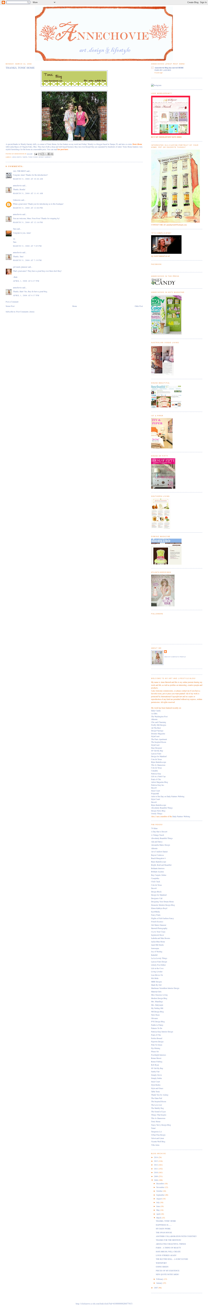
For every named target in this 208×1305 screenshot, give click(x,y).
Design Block (156, 891)
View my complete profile (175, 657)
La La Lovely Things (159, 958)
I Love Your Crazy (158, 931)
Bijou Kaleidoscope (158, 762)
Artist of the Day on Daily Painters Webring (167, 796)
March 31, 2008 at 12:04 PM (28, 208)
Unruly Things (156, 813)
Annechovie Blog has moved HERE (169, 67)
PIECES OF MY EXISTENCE (167, 1270)
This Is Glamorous (158, 765)
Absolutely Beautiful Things (162, 808)
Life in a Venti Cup (158, 776)
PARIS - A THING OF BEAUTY (168, 1247)
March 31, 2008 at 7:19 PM (27, 260)
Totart (153, 1128)
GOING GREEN (162, 1266)
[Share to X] (45, 154)
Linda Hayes (17, 157)
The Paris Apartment (159, 739)
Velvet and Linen (157, 1138)
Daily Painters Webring (181, 816)
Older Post (139, 306)
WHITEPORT (161, 1263)
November (160, 1187)
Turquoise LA (156, 1131)
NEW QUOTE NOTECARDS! (167, 1274)
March (159, 1217)
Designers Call (156, 898)
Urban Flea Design (158, 1135)
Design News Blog (158, 811)
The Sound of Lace (158, 1111)
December (160, 1183)
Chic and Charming (158, 722)
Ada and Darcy (156, 841)
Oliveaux (154, 1018)
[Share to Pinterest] (52, 154)
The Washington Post (159, 716)
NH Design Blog (157, 1011)
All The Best (156, 728)
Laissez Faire (156, 753)
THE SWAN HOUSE (164, 1232)
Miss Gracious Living (159, 995)
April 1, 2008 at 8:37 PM (26, 295)
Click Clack (155, 881)
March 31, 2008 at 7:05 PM (27, 246)
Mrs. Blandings (157, 1001)
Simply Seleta (156, 1078)
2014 (156, 1157)
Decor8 (154, 788)
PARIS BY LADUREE (163, 70)
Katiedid (154, 955)
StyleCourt (155, 736)
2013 (156, 1161)
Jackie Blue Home (158, 941)
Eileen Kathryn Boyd (159, 908)
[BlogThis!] (42, 154)
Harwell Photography (159, 928)
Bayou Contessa (157, 855)
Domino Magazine (158, 733)
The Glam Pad (156, 1098)
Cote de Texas (156, 759)
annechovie (17, 185)
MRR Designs (156, 981)
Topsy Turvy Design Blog (161, 1125)
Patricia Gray (156, 773)
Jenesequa (155, 948)
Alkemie (154, 719)
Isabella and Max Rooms (160, 938)
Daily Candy (156, 710)
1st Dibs (154, 713)
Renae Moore (156, 1058)
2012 (156, 1165)
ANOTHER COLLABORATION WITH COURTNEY (176, 1236)
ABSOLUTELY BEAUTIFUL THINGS (171, 1244)
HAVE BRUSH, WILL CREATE (168, 1251)
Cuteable (154, 770)
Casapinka (155, 878)
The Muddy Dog (157, 1108)
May (158, 1210)
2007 (156, 1287)
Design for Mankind (159, 756)
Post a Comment (12, 301)
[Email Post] (35, 154)
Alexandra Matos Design (160, 845)
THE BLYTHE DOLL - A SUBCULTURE (172, 1259)
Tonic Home (33, 157)
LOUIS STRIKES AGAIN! (166, 1255)
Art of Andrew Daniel (159, 851)
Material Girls (156, 991)
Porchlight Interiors (158, 1055)
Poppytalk (155, 793)
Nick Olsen (155, 1015)
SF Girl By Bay (157, 750)
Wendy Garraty (45, 157)
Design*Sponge (157, 730)
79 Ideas (154, 828)
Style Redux (156, 1085)
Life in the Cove (157, 968)
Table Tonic (155, 1091)
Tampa (24, 157)
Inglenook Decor (157, 935)
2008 (156, 1180)
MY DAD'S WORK (163, 1228)
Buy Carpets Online (158, 875)
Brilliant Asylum (157, 871)
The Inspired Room (158, 742)
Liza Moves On (157, 975)
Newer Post (10, 306)
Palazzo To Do (156, 1028)
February (160, 1279)
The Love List (156, 1105)
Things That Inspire (158, 1115)
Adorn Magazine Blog (159, 782)
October (159, 1191)
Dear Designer (156, 748)
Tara (14, 229)
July (158, 1202)
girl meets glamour (20, 267)
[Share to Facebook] (49, 154)
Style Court (155, 790)
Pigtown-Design (157, 1041)
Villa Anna (155, 1145)
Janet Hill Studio (157, 945)
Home (74, 306)
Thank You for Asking (159, 1095)
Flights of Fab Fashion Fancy (162, 918)
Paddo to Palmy (157, 1025)
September (160, 1195)
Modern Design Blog (159, 998)
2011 (156, 1168)
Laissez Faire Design (159, 961)
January (159, 1283)
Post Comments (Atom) (25, 311)
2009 (156, 1176)
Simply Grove (156, 1075)
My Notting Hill (157, 1008)
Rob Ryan (155, 1065)
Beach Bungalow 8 (158, 858)
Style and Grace (157, 1088)
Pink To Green (156, 1045)
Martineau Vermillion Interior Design (165, 988)
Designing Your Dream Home (162, 901)
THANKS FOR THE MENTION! (168, 1240)
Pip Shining (155, 1048)
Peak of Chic (156, 779)
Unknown (16, 200)
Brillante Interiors (158, 868)
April (158, 1214)
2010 (156, 1172)
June (158, 1206)
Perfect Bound (156, 1038)
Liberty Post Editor (158, 965)
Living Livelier (156, 971)
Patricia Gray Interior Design (162, 1031)
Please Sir (155, 1051)
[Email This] (39, 154)
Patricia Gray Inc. (157, 785)
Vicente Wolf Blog (158, 1141)
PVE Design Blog (158, 1021)
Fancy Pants (156, 915)
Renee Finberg (156, 1061)
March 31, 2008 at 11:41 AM (28, 193)
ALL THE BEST (19, 171)
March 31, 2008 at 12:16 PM (28, 222)
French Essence (157, 921)
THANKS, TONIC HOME (166, 1221)
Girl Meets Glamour (158, 925)
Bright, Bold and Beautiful (161, 865)
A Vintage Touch (157, 835)
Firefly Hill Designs (158, 725)
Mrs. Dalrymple (157, 1005)
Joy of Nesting (156, 951)
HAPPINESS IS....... (164, 1225)
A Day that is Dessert (159, 831)
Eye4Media (155, 911)
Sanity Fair (155, 1071)
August (159, 1198)
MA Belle (154, 978)
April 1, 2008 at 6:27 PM (26, 281)
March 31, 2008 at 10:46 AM (28, 179)
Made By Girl (156, 985)
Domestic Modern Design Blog (163, 905)
